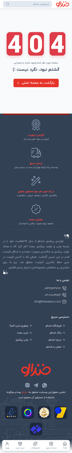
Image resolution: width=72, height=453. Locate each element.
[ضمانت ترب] (27, 412)
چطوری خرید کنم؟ (18, 325)
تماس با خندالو (54, 347)
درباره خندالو (55, 340)
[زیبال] (36, 429)
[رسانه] (44, 412)
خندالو (25, 392)
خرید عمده (22, 333)
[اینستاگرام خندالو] (27, 385)
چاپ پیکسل (22, 340)
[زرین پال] (60, 412)
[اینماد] (11, 412)
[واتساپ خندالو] (44, 385)
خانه (65, 447)
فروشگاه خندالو (54, 325)
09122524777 (52, 288)
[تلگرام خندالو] (36, 385)
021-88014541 (53, 295)
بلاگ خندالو (56, 333)
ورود (7, 447)
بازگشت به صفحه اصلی (38, 83)
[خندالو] (62, 4)
